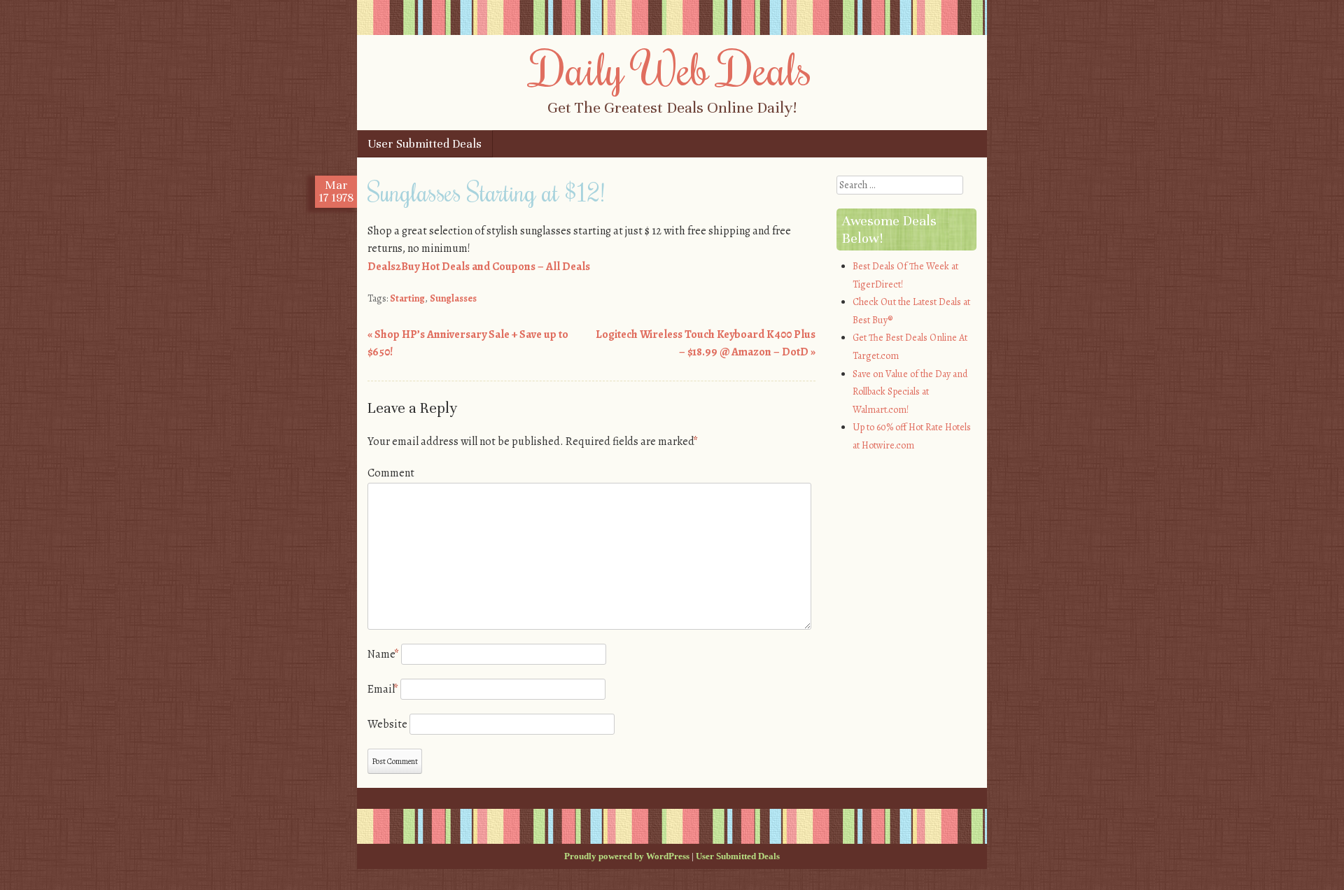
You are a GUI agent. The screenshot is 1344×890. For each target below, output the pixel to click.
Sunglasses (453, 298)
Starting (407, 298)
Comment (391, 473)
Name (383, 654)
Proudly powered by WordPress (627, 856)
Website (387, 724)
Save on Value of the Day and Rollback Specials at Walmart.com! (910, 391)
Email (383, 689)
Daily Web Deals (672, 67)
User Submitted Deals (425, 143)
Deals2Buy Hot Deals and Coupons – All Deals (479, 266)
